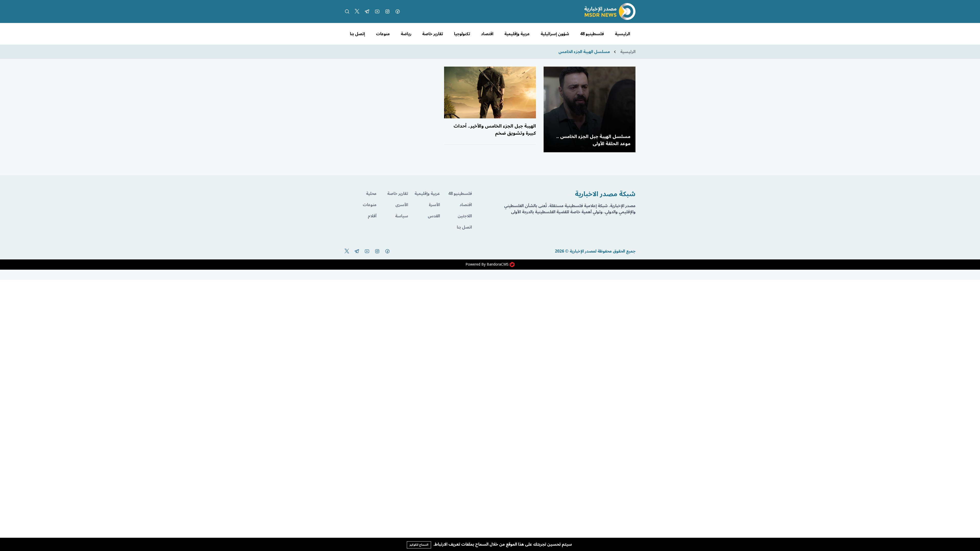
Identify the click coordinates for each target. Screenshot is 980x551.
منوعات (383, 34)
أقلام (372, 216)
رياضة (406, 34)
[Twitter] (357, 11)
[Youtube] (377, 11)
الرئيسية (622, 34)
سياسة (401, 216)
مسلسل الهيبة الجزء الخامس (584, 52)
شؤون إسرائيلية (555, 34)
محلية (371, 194)
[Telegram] (367, 11)
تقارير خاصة (432, 34)
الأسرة (434, 205)
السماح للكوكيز (419, 545)
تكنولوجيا (462, 34)
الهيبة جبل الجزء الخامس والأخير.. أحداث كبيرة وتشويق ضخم (495, 129)
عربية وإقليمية (517, 34)
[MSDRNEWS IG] (387, 11)
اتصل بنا (464, 227)
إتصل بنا (357, 34)
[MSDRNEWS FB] (397, 11)
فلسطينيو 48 (592, 34)
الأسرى (401, 205)
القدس (434, 216)
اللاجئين (465, 216)
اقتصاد (487, 34)
